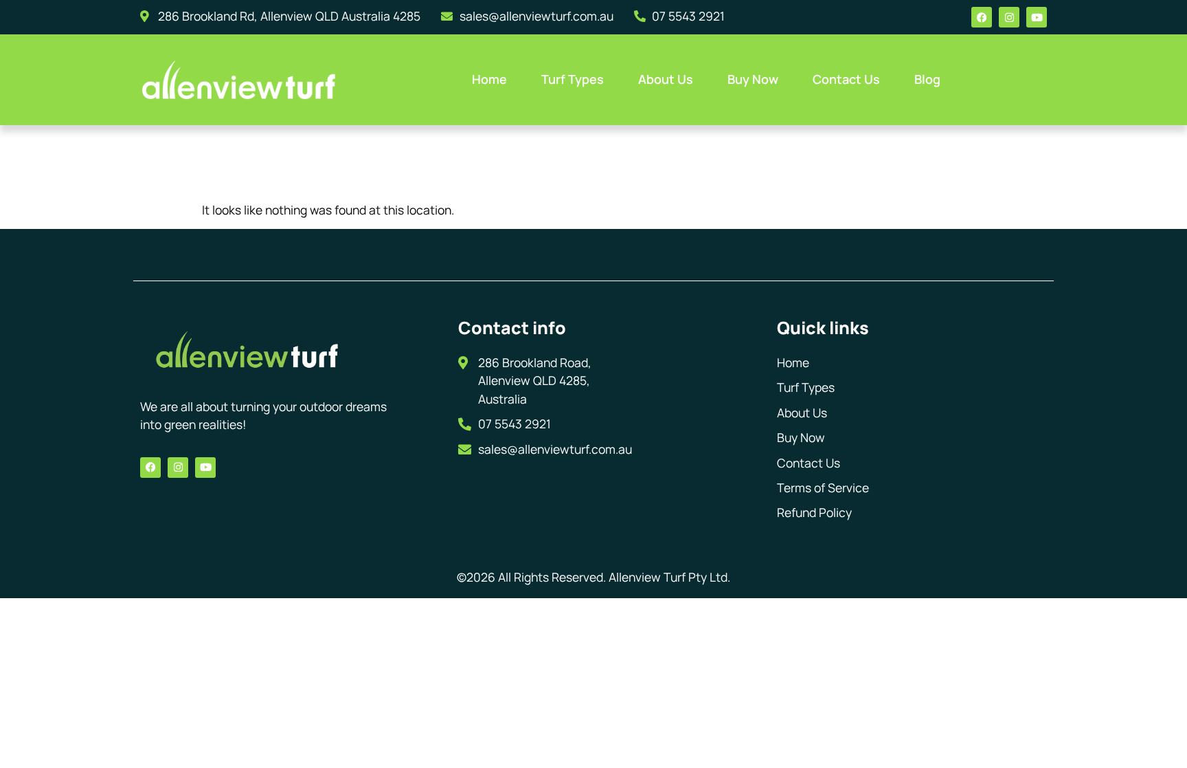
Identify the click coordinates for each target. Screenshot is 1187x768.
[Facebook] (981, 17)
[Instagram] (1009, 17)
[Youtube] (1036, 17)
